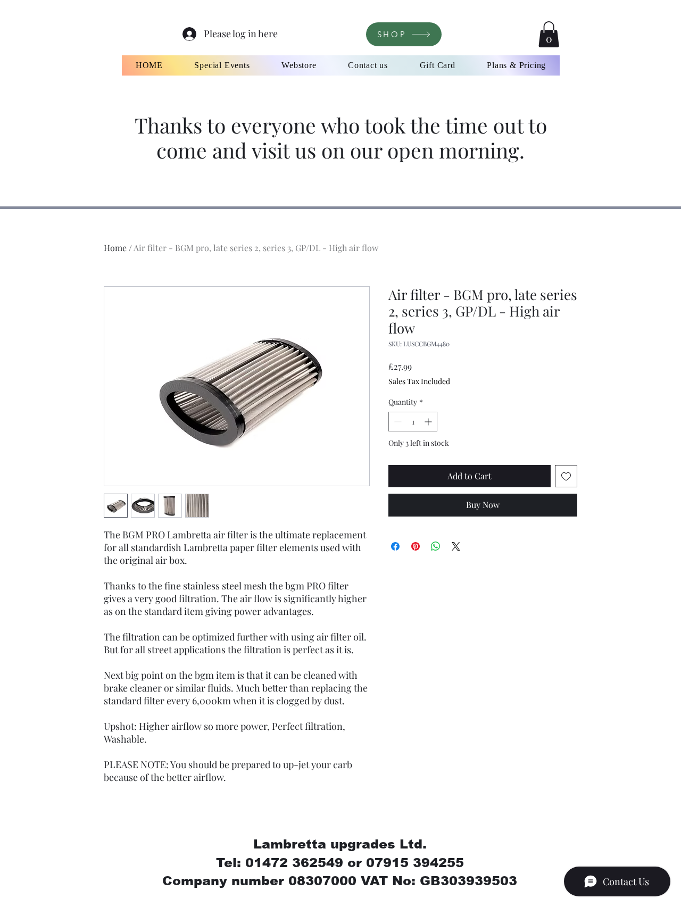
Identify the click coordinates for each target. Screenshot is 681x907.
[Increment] (429, 421)
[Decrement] (396, 421)
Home (115, 247)
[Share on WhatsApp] (435, 546)
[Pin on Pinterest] (415, 546)
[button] (549, 34)
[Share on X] (456, 546)
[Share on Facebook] (395, 546)
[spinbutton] (412, 421)
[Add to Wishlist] (566, 476)
